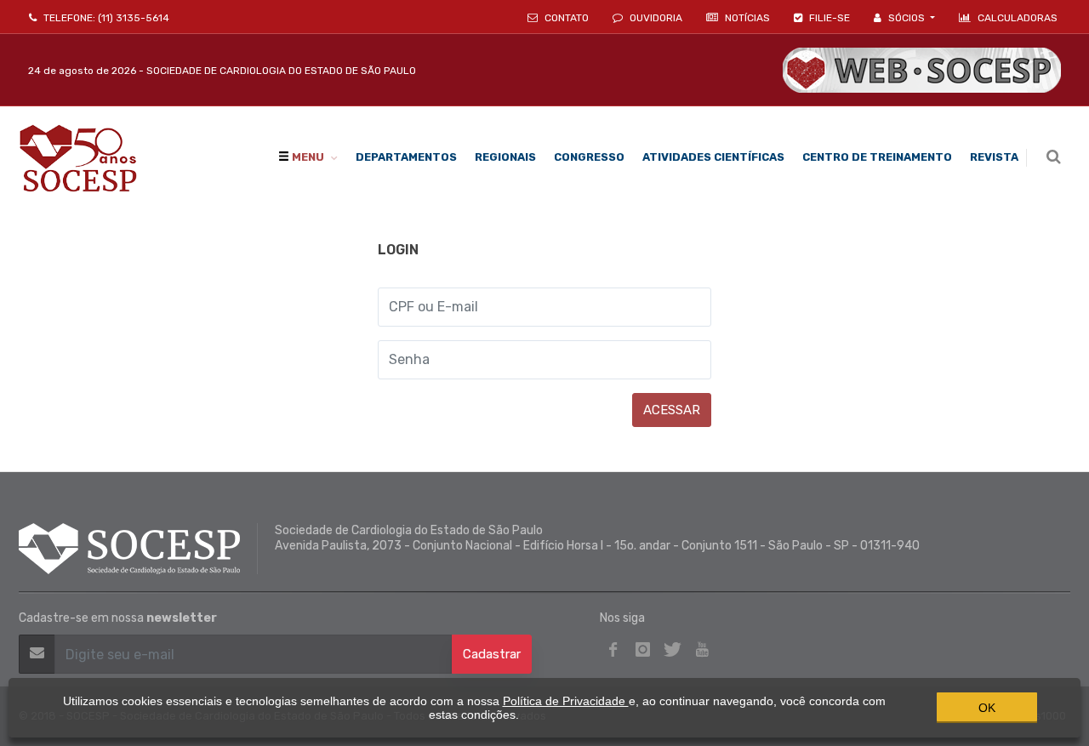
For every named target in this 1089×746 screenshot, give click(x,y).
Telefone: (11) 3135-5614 (105, 18)
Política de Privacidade (566, 701)
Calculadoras (1017, 18)
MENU (306, 157)
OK (986, 708)
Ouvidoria (654, 18)
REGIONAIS (505, 157)
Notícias (746, 18)
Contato (565, 18)
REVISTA (994, 157)
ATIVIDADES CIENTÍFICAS (713, 157)
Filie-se (828, 18)
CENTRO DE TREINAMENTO (877, 157)
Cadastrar (492, 654)
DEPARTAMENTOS (406, 157)
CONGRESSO (589, 157)
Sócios (906, 18)
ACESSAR (671, 410)
